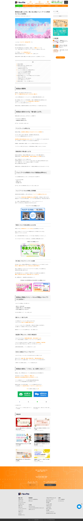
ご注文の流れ (48, 507)
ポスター (20, 513)
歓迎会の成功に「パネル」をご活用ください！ (26, 81)
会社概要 (47, 510)
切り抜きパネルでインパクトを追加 (24, 73)
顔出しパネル (20, 500)
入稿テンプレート (32, 509)
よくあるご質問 (49, 503)
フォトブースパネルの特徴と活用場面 (24, 71)
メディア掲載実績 (61, 499)
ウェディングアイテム (22, 508)
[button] (19, 402)
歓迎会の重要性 (20, 64)
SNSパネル (20, 507)
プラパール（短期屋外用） (33, 499)
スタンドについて (32, 506)
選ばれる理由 (48, 500)
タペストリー (20, 510)
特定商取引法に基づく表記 (51, 513)
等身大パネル (20, 499)
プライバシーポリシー (50, 511)
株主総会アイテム (21, 514)
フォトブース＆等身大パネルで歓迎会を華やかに (26, 69)
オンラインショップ (49, 499)
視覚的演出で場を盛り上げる (23, 68)
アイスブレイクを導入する (22, 66)
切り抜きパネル (21, 503)
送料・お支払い (49, 508)
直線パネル (20, 505)
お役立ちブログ (18, 405)
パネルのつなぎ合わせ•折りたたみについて (36, 507)
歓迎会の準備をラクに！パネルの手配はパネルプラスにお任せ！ (29, 75)
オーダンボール (61, 500)
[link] (30, 2)
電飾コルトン (20, 511)
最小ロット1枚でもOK (22, 76)
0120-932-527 (58, 2)
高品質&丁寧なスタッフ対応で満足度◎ (24, 78)
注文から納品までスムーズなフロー (24, 79)
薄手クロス (31, 500)
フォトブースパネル (22, 502)
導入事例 (47, 502)
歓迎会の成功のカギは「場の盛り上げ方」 (25, 65)
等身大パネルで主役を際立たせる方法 (24, 72)
